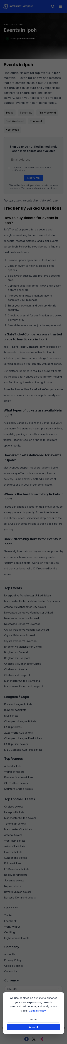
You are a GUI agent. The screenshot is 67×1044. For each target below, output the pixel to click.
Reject (34, 1019)
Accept (33, 1027)
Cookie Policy (37, 1010)
